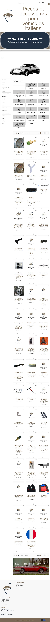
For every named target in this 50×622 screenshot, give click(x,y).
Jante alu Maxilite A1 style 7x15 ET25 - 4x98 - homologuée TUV (18, 151)
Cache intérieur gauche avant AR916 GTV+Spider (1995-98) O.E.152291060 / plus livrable (43, 351)
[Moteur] (31, 92)
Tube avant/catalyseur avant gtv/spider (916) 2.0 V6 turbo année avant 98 (31, 448)
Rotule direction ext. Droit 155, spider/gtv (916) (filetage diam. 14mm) (19, 350)
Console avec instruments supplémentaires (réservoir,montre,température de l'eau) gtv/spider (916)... (33, 200)
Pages (38, 133)
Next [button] (48, 40)
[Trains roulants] (31, 109)
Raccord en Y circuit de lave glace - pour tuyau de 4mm (31, 177)
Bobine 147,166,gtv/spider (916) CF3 (31, 423)
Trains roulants (31, 112)
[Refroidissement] (19, 101)
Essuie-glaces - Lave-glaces (6, 88)
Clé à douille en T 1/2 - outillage (31, 399)
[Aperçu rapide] (17, 161)
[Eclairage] (43, 85)
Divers (3, 123)
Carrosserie (4, 79)
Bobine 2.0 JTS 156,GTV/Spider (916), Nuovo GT (43, 177)
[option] (25, 40)
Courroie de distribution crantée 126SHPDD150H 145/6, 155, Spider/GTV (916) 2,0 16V (43, 301)
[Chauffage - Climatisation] (31, 101)
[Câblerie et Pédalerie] (19, 117)
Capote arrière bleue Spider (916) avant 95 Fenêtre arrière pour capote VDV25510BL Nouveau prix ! (43, 448)
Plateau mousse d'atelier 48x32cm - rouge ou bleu (44, 496)
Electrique (4, 102)
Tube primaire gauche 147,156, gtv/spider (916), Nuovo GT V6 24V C (31, 224)
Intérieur (19, 127)
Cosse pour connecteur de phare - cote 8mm (18, 423)
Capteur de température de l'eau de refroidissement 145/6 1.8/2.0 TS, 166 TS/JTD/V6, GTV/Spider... (31, 153)
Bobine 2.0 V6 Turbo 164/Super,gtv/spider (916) (31, 299)
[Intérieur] (19, 124)
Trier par (22, 555)
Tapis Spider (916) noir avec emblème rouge (31, 496)
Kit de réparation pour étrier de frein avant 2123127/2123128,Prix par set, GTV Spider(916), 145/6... (19, 275)
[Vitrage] (31, 85)
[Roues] (43, 117)
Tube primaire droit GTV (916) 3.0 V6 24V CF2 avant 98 (19, 543)
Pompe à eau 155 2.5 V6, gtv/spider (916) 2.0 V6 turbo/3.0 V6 (44, 520)
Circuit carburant (5, 93)
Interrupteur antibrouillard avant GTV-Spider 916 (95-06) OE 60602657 (31, 350)
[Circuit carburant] (43, 92)
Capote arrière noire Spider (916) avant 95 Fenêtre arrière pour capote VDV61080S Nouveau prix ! (43, 225)
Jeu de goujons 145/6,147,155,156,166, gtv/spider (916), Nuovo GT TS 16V (31, 520)
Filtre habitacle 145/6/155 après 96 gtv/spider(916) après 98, (43, 374)
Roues (3, 118)
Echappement (4, 115)
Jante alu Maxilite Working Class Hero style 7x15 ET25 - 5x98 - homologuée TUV (19, 300)
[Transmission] (43, 109)
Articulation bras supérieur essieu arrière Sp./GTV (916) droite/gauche (18, 250)
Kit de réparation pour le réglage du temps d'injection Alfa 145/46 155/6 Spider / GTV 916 (31, 251)
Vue (14, 555)
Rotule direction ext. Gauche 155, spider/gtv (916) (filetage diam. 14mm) (18, 474)
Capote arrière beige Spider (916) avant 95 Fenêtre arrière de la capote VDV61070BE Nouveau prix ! (43, 325)
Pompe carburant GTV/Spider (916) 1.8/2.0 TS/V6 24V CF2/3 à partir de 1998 (31, 474)
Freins (3, 105)
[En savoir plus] (33, 161)
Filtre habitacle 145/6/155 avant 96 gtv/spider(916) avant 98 (31, 274)
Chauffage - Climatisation (4, 100)
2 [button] (25, 47)
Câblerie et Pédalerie (6, 113)
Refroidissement (5, 96)
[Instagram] (41, 620)
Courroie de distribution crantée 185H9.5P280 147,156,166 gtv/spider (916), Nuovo (18, 200)
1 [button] (24, 47)
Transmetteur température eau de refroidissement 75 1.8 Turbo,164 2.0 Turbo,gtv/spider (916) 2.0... (18, 226)
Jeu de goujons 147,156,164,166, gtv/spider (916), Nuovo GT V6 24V (43, 424)
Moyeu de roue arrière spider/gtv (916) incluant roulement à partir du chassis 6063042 (44, 400)
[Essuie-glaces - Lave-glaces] (19, 92)
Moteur (3, 91)
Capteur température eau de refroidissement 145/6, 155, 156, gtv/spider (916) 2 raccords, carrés (18, 325)
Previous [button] (1, 40)
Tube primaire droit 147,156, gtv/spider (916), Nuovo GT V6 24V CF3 (31, 324)
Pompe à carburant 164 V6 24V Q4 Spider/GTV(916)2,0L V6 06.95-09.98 (31, 374)
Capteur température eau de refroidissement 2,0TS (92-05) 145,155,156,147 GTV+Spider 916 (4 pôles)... (18, 449)
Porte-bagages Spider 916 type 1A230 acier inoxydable (43, 274)
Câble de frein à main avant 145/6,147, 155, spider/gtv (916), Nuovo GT (18, 497)
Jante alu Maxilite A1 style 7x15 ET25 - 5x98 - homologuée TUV (19, 177)
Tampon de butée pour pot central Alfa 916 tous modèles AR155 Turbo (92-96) (43, 250)
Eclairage (3, 84)
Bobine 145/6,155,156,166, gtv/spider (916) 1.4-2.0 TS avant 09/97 (19, 520)
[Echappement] (31, 117)
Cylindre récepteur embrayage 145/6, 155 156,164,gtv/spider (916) (44, 474)
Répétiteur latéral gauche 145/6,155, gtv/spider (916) (44, 191)
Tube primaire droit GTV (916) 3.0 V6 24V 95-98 (44, 151)
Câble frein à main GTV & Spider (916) (19, 399)
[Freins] (19, 109)
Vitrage (3, 82)
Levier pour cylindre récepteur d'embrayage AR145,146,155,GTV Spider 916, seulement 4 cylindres (18, 375)
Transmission (4, 110)
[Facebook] (44, 620)
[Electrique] (43, 101)
